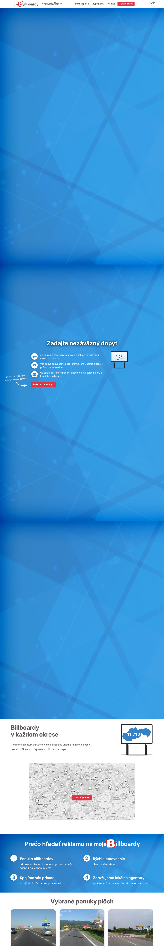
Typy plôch (98, 4)
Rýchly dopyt (126, 4)
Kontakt (111, 4)
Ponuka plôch (82, 4)
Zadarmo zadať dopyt (43, 384)
